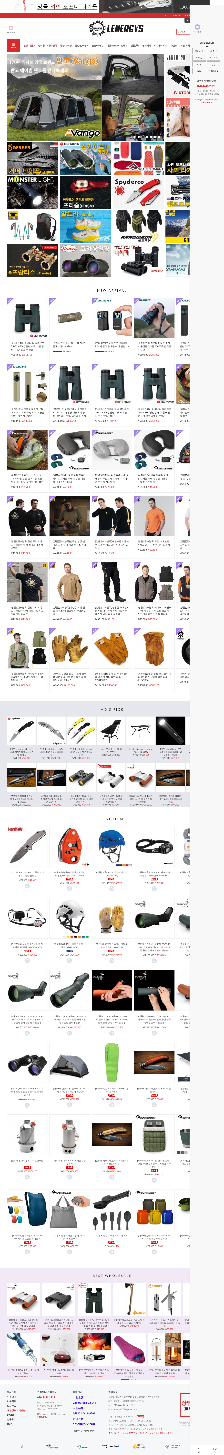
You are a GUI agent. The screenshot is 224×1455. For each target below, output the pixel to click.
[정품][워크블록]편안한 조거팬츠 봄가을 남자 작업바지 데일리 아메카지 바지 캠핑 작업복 (112, 610)
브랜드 (174, 45)
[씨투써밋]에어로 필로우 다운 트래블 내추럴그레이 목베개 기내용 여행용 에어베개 (112, 478)
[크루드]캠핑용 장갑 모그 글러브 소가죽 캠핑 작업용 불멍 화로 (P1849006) (154, 677)
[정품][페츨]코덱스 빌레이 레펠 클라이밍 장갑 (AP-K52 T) (112, 946)
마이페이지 (189, 15)
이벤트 (199, 57)
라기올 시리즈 (160, 45)
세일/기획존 (186, 45)
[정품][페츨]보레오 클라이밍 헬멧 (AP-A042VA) (112, 874)
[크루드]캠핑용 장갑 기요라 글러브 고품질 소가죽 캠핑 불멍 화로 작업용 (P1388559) (69, 677)
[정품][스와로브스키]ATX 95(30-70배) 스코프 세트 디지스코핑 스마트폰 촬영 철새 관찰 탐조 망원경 (154, 947)
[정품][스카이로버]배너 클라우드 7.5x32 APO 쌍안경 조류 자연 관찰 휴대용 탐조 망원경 (27, 346)
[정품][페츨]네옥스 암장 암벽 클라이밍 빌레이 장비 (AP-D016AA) (69, 874)
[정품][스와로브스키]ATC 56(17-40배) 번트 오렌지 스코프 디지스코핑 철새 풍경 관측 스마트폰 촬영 (112, 1019)
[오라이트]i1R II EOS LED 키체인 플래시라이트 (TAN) (69, 344)
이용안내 (11, 1396)
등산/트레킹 (66, 45)
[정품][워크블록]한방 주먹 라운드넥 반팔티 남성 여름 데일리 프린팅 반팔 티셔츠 (27, 610)
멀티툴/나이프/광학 (47, 45)
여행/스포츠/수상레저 (117, 45)
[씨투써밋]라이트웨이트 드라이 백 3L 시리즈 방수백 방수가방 (154, 1237)
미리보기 (27, 886)
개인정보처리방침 (16, 1410)
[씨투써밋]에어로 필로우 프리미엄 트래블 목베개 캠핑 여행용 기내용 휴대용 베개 (154, 478)
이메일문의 (206, 102)
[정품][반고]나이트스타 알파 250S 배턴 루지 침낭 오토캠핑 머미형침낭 (129, 1373)
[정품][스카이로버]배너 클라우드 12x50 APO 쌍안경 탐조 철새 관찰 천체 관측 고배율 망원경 (154, 412)
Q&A (199, 71)
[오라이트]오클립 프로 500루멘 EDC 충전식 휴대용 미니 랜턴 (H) (112, 344)
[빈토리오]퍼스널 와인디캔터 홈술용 (59, 1372)
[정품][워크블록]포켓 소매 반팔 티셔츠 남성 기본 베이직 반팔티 (153, 543)
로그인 (167, 15)
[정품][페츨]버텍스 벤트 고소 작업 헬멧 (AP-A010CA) (69, 946)
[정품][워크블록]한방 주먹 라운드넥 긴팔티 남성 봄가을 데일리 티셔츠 (26, 544)
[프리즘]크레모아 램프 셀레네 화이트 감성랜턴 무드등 (164, 1372)
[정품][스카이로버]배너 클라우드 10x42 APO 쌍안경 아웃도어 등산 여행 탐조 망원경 (112, 412)
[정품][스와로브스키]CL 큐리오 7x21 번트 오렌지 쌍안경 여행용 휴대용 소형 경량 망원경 (24, 1322)
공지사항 (199, 51)
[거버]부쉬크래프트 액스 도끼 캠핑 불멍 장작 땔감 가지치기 (129, 1321)
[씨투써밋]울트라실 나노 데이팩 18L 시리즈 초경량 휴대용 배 (27, 1237)
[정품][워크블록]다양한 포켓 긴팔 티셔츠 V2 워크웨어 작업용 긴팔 (69, 610)
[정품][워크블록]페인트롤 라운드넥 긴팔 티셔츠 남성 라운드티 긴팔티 (112, 544)
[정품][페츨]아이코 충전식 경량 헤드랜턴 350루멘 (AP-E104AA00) (27, 946)
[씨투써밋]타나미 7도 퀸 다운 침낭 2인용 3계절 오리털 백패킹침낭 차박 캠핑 (154, 1163)
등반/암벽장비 (82, 45)
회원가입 (177, 15)
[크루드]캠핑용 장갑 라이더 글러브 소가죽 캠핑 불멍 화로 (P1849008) (112, 677)
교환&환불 (214, 71)
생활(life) (135, 45)
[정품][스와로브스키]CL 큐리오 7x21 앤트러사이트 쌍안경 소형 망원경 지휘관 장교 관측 (59, 1322)
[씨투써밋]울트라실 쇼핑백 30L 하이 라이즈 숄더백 (69, 1237)
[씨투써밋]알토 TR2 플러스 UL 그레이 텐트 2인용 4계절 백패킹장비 (69, 1090)
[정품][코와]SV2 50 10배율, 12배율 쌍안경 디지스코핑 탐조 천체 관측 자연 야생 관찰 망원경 (94, 1322)
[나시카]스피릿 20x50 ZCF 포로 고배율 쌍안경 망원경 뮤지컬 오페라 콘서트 (27, 1091)
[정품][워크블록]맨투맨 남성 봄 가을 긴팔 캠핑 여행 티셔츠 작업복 (69, 544)
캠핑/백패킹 (97, 45)
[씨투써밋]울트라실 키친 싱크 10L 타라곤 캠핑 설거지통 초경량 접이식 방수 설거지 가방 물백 (27, 478)
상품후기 (11, 1419)
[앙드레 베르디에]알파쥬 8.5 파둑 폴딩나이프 (154, 1090)
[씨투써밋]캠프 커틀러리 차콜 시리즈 (112, 1237)
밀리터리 (146, 45)
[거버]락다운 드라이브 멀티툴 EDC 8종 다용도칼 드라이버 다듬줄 (164, 1322)
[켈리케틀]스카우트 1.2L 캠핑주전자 (27, 1162)
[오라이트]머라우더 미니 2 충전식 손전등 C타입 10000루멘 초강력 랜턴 (154, 346)
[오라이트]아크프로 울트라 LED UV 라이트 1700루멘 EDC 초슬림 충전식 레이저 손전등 (27, 412)
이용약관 (11, 1401)
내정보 (213, 51)
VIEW (140, 1417)
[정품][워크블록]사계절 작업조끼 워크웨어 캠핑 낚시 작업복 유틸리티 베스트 (27, 677)
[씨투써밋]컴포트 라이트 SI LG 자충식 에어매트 (112, 1090)
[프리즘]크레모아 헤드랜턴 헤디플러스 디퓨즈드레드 (94, 1372)
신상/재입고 (29, 45)
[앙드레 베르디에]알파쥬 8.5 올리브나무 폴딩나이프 (112, 1162)
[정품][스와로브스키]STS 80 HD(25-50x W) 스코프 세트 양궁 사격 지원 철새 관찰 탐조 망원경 (69, 1019)
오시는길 (11, 1405)
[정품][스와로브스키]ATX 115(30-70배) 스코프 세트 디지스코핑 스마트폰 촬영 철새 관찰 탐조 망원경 (27, 1019)
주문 (213, 64)
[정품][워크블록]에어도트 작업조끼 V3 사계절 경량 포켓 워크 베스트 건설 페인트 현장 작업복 (154, 610)
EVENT (10, 1414)
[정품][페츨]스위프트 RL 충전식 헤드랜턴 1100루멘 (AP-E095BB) (154, 874)
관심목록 (213, 57)
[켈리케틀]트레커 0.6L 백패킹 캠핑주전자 (69, 1162)
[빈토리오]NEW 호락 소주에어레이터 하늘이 (23, 1372)
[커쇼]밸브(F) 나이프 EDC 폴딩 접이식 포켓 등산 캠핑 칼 (27, 874)
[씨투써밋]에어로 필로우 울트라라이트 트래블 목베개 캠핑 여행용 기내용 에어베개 (69, 478)
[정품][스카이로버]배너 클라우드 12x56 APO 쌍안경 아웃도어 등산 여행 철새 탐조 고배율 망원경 (70, 412)
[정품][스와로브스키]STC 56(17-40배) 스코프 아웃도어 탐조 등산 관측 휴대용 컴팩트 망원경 (154, 1019)
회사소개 (11, 1391)
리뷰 (199, 64)
